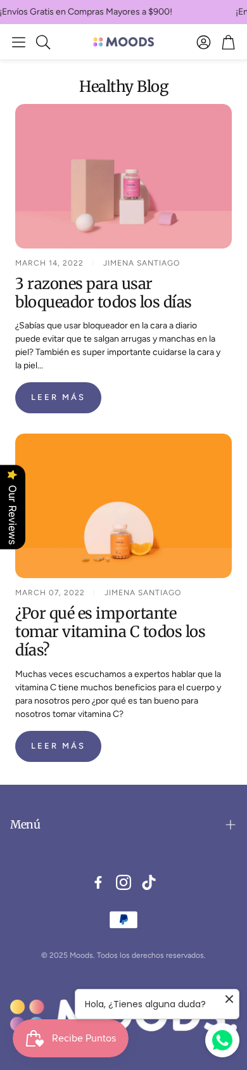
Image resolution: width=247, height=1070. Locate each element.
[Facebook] (98, 882)
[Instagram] (123, 882)
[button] (18, 42)
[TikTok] (148, 882)
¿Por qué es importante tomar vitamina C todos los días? (110, 631)
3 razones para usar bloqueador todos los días (103, 293)
